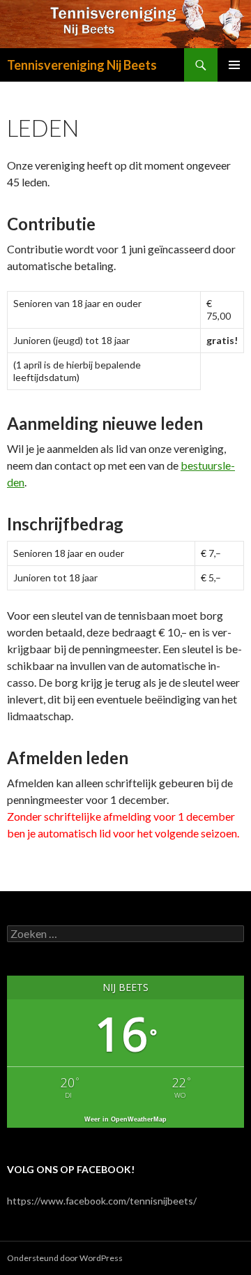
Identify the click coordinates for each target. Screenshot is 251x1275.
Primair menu (234, 65)
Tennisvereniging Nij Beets (82, 65)
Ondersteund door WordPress (65, 1258)
